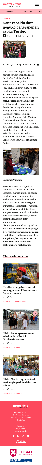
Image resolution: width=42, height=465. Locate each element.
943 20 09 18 (26, 417)
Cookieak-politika (21, 431)
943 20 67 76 (15, 417)
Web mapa (20, 426)
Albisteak (10, 11)
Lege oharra (20, 428)
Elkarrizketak (26, 11)
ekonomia (7, 19)
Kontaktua (21, 420)
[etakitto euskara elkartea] (12, 4)
